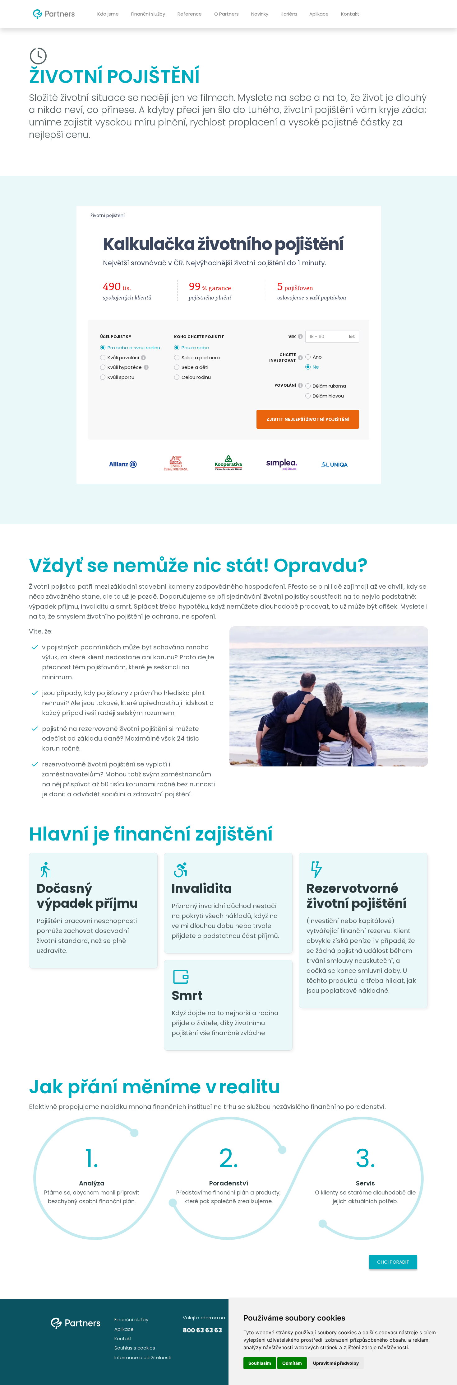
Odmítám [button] (292, 1363)
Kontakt (350, 14)
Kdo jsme (108, 14)
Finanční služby (148, 14)
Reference (190, 14)
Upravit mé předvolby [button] (336, 1363)
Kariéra (289, 14)
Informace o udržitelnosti (142, 1357)
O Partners (226, 14)
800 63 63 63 (202, 1330)
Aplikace (319, 14)
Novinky (259, 14)
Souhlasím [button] (259, 1363)
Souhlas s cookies (134, 1348)
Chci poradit (393, 1262)
